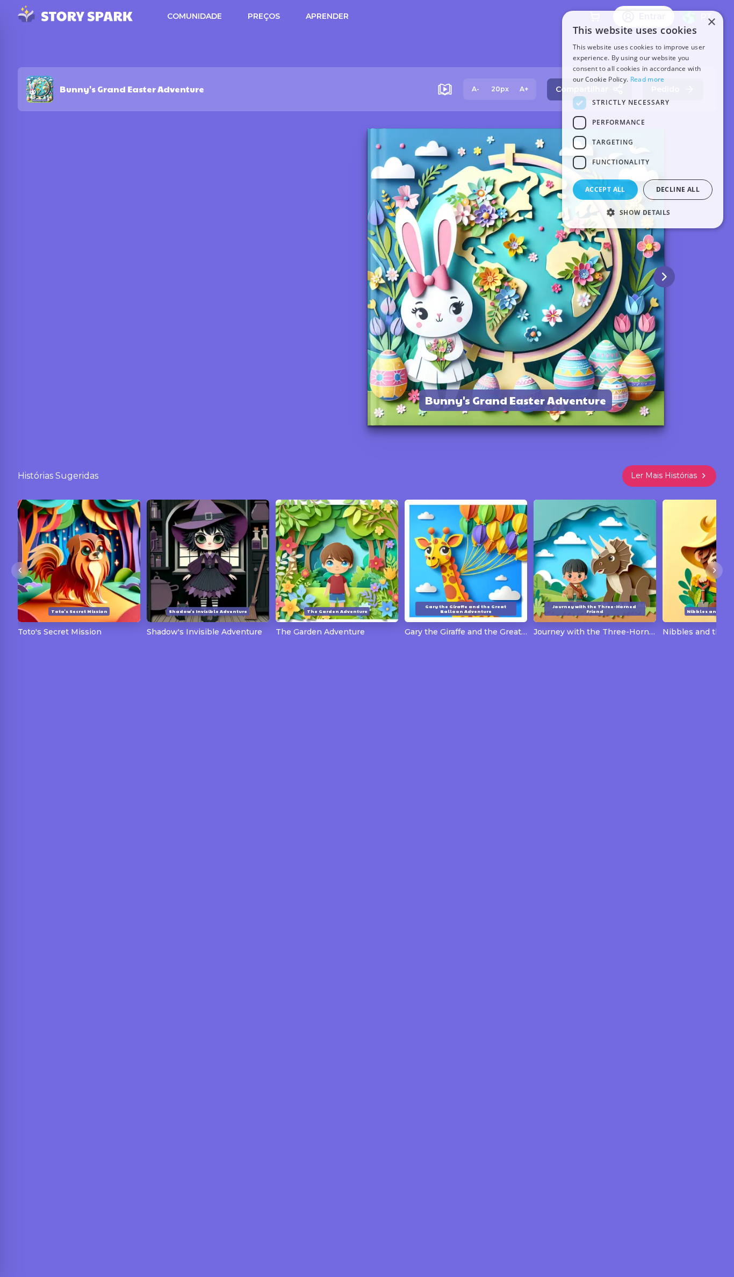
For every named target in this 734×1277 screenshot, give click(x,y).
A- (475, 89)
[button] (643, 212)
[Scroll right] (714, 570)
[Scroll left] (19, 570)
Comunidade (194, 16)
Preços (264, 16)
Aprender (327, 16)
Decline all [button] (678, 189)
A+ (524, 89)
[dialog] (642, 119)
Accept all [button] (605, 189)
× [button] (711, 22)
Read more (647, 79)
